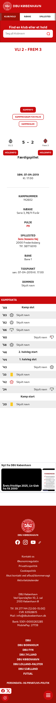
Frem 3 (45, 146)
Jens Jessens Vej (28, 239)
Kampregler (28, 124)
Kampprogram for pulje (28, 117)
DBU (28, 640)
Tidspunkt (28, 269)
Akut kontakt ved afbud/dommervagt (28, 576)
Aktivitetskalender (28, 580)
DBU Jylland (28, 655)
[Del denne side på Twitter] (8, 691)
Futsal (28, 674)
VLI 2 (10, 146)
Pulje (28, 222)
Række (28, 209)
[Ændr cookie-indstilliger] (5, 698)
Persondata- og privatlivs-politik (28, 683)
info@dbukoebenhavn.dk (31, 616)
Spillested (28, 235)
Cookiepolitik (28, 571)
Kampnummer (28, 196)
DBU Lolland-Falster (28, 664)
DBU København (28, 659)
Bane (28, 256)
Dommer (28, 282)
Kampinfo (28, 110)
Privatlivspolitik (28, 566)
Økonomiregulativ (28, 561)
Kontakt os (28, 557)
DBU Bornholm (28, 645)
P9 (28, 226)
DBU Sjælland (28, 669)
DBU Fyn (28, 650)
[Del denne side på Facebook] (3, 691)
